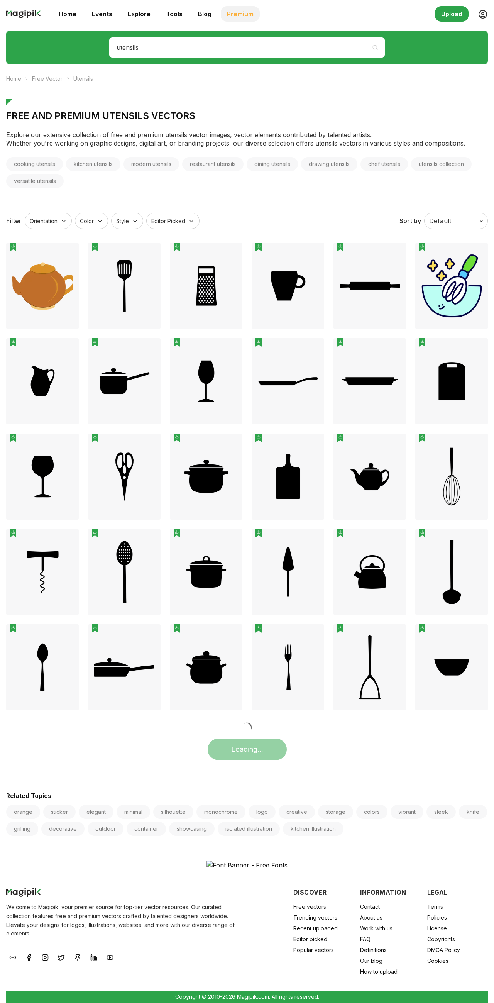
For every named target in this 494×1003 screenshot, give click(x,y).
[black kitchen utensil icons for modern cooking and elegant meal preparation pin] (149, 445)
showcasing (192, 828)
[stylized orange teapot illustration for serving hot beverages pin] (67, 254)
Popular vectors (313, 950)
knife (473, 811)
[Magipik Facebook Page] (29, 956)
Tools (174, 14)
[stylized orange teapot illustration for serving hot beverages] (42, 286)
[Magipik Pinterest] (77, 956)
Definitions (373, 950)
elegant (96, 811)
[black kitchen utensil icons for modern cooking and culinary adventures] (451, 476)
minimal (133, 811)
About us (371, 917)
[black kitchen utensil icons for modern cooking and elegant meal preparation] (124, 476)
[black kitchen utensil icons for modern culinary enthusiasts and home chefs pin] (312, 636)
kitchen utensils (93, 164)
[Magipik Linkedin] (93, 956)
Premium (240, 14)
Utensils (83, 78)
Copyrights (441, 939)
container (146, 828)
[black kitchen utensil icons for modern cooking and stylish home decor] (288, 476)
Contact (370, 906)
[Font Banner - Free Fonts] (247, 865)
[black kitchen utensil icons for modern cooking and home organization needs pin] (231, 350)
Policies (437, 917)
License (437, 928)
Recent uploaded (315, 928)
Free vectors (309, 906)
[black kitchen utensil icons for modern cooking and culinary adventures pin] (476, 445)
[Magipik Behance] (12, 956)
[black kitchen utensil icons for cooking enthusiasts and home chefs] (124, 381)
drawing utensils (329, 164)
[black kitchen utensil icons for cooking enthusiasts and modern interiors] (42, 572)
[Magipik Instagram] (45, 956)
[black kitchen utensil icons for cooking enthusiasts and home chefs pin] (149, 350)
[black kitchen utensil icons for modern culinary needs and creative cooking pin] (231, 254)
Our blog (371, 960)
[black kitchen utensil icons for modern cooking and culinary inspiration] (42, 667)
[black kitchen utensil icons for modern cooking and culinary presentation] (370, 381)
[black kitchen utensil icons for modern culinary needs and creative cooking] (206, 286)
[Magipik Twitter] (61, 956)
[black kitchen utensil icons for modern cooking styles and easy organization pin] (476, 540)
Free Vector (47, 78)
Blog (204, 14)
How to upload (379, 971)
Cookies (437, 960)
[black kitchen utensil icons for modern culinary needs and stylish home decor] (288, 572)
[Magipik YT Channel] (110, 956)
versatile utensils (35, 181)
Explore (139, 14)
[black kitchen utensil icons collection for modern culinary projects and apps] (451, 667)
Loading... (247, 749)
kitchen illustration (313, 828)
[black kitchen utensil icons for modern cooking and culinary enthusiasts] (42, 476)
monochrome (221, 811)
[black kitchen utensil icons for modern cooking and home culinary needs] (370, 667)
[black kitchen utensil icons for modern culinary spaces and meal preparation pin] (394, 540)
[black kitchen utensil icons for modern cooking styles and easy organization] (451, 572)
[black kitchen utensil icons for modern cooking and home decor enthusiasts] (124, 572)
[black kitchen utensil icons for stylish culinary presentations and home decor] (206, 572)
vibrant (407, 811)
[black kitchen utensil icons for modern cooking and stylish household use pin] (149, 636)
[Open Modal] (67, 273)
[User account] (480, 14)
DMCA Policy (443, 950)
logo (262, 811)
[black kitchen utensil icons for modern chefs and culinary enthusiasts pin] (476, 350)
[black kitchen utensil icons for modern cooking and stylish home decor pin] (312, 445)
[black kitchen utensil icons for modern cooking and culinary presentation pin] (394, 350)
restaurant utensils (213, 164)
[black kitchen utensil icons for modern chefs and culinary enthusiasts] (451, 381)
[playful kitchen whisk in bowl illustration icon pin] (476, 254)
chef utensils (384, 164)
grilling (22, 828)
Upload (451, 14)
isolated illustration (248, 828)
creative (296, 811)
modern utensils (151, 164)
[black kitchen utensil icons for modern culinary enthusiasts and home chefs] (288, 667)
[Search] (375, 47)
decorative (63, 828)
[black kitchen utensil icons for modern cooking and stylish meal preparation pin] (231, 636)
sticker (59, 811)
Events (102, 14)
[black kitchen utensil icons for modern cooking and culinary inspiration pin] (67, 636)
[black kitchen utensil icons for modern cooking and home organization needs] (206, 381)
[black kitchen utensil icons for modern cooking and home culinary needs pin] (394, 636)
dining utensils (272, 164)
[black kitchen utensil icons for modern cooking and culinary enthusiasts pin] (67, 445)
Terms (435, 906)
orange (23, 811)
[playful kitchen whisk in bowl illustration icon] (451, 286)
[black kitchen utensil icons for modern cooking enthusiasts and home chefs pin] (149, 254)
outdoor (105, 828)
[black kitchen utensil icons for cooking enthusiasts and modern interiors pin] (67, 540)
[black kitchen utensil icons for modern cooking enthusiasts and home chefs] (124, 286)
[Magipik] (23, 14)
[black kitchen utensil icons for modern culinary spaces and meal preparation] (370, 572)
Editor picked (310, 939)
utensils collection (441, 164)
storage (335, 811)
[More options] (68, 332)
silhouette (173, 811)
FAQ (365, 939)
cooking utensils (34, 164)
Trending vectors (315, 917)
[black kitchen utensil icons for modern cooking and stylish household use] (124, 667)
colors (372, 811)
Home (67, 14)
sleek (441, 811)
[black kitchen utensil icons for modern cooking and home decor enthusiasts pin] (149, 540)
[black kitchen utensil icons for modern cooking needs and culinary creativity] (370, 476)
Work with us (376, 928)
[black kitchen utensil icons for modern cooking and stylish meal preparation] (206, 667)
